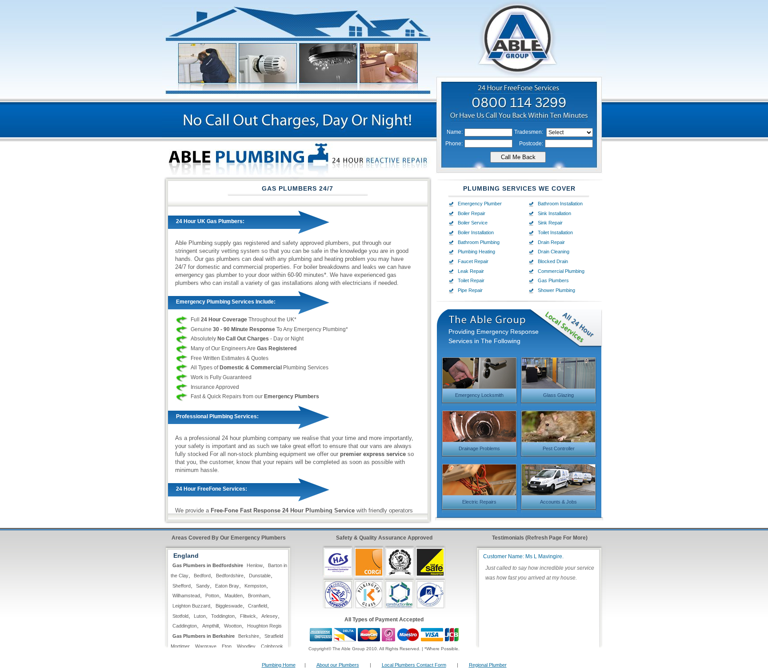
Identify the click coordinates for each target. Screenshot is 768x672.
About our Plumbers (337, 665)
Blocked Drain (553, 261)
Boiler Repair (471, 213)
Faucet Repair (473, 261)
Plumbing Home (279, 665)
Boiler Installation (476, 232)
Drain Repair (551, 242)
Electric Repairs (479, 501)
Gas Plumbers (553, 280)
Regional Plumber (488, 665)
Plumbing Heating (476, 251)
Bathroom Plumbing (479, 242)
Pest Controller (559, 448)
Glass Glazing (558, 395)
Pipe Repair (470, 290)
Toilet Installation (555, 232)
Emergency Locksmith (479, 395)
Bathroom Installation (560, 203)
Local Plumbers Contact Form (414, 665)
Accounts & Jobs (558, 501)
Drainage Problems (479, 448)
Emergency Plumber (480, 203)
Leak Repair (471, 271)
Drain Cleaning (553, 251)
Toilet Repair (471, 280)
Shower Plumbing (556, 290)
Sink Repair (550, 222)
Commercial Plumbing (561, 271)
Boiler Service (473, 222)
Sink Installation (554, 213)
